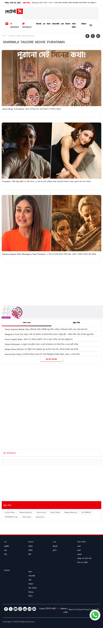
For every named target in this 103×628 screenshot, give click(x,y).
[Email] (34, 609)
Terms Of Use (82, 609)
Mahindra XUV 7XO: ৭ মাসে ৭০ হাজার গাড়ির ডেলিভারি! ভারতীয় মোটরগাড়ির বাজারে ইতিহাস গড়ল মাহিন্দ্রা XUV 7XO (56, 3)
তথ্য (5, 550)
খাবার (79, 546)
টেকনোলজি (55, 24)
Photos (31, 592)
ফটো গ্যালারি (32, 588)
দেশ (44, 24)
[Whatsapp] (98, 36)
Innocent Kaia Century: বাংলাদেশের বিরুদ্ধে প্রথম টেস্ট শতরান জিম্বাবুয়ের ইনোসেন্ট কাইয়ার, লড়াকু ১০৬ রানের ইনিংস (42, 354)
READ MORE (51, 359)
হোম (4, 36)
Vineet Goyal (41, 513)
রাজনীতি (6, 546)
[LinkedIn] (25, 609)
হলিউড (30, 550)
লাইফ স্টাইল (74, 26)
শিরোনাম (7, 570)
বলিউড (30, 546)
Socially (27, 27)
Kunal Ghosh (55, 513)
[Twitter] (93, 36)
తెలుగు (64, 608)
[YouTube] (15, 609)
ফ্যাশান (79, 554)
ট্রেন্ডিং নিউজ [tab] (76, 323)
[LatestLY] (14, 12)
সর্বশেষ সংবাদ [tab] (26, 323)
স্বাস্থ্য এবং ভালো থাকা (84, 558)
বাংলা (58, 608)
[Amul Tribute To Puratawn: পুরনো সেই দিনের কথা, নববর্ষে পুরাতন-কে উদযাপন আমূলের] (51, 78)
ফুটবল (54, 550)
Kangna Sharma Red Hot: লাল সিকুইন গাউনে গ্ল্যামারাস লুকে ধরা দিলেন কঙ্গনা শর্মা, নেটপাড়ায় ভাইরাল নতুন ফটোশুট (41, 349)
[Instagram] (20, 609)
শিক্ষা (5, 554)
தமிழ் (66, 612)
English (42, 608)
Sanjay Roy (40, 517)
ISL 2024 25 (86, 513)
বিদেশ (49, 24)
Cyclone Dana (10, 513)
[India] (91, 25)
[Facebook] (87, 36)
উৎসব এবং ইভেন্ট (82, 562)
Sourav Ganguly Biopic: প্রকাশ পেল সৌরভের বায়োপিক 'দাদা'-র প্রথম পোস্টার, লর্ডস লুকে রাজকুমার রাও (39, 339)
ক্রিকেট (55, 546)
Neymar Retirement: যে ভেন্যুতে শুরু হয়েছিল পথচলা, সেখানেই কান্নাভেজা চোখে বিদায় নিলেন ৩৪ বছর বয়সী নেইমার (41, 344)
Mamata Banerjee (26, 513)
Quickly (14, 27)
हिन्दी (48, 608)
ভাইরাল (83, 24)
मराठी (53, 608)
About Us (72, 609)
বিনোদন (67, 24)
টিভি (29, 554)
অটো (29, 580)
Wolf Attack (27, 517)
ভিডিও (30, 596)
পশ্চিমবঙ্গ (38, 24)
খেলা (62, 24)
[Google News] (29, 609)
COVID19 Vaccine (11, 517)
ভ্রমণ (79, 550)
